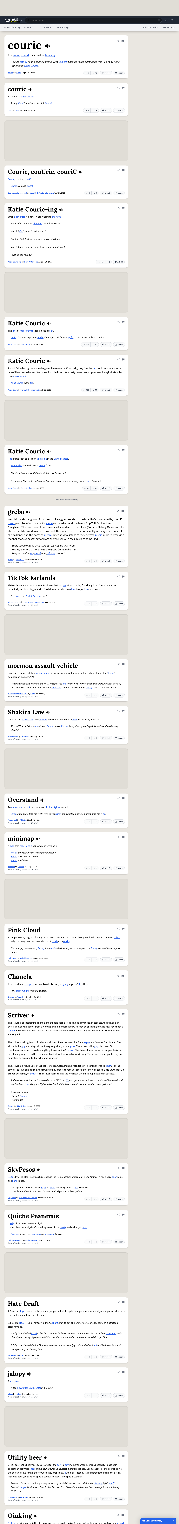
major (40, 337)
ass (31, 383)
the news (56, 217)
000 (76, 1187)
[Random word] (159, 20)
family (111, 673)
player (22, 1311)
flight (43, 1187)
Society (47, 27)
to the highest (53, 807)
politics (34, 1073)
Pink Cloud (12, 958)
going (71, 337)
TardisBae (21, 997)
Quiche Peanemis (15, 1240)
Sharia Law (27, 719)
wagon (39, 673)
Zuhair (18, 72)
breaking (50, 55)
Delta (10, 1177)
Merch (120, 73)
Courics (50, 103)
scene (49, 523)
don (21, 231)
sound (16, 55)
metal (37, 553)
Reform (43, 719)
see (64, 585)
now (36, 726)
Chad (34, 1333)
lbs (32, 96)
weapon (29, 984)
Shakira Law (13, 736)
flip (80, 984)
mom (18, 991)
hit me (25, 991)
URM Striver (22, 1106)
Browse (27, 27)
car (17, 1381)
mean (47, 535)
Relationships (63, 27)
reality (66, 941)
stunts (38, 1388)
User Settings (168, 27)
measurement (27, 331)
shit (51, 331)
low (73, 589)
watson (19, 1394)
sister (58, 814)
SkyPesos (12, 1197)
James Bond (27, 1388)
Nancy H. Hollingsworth (30, 390)
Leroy (13, 814)
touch (55, 941)
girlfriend (37, 223)
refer (74, 719)
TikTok (29, 596)
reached (17, 596)
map (12, 846)
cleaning (98, 1483)
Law (27, 1084)
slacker (11, 1030)
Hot (10, 459)
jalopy (10, 1394)
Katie (13, 383)
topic (28, 807)
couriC (28, 179)
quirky (63, 1227)
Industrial (56, 687)
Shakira (65, 726)
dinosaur (17, 376)
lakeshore (24, 1497)
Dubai (50, 726)
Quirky (11, 1223)
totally (23, 62)
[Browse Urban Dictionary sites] (13, 20)
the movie (49, 1234)
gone (72, 1046)
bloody (51, 553)
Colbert (62, 62)
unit (14, 331)
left (95, 1345)
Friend (14, 852)
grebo (10, 559)
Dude (13, 337)
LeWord (21, 866)
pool (111, 1483)
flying (65, 984)
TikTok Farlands (14, 602)
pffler (21, 1355)
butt (95, 368)
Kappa (86, 1042)
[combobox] (93, 20)
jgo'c (18, 110)
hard (14, 1181)
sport (55, 1323)
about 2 (25, 96)
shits (22, 217)
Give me (15, 1234)
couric (10, 72)
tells (30, 846)
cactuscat (20, 559)
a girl (16, 217)
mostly (23, 846)
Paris (52, 1187)
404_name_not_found (28, 1197)
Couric (11, 179)
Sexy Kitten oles (31, 262)
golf (32, 1469)
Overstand (12, 820)
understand (17, 807)
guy (23, 1046)
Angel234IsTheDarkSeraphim (42, 193)
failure (70, 1050)
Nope (23, 1487)
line (64, 683)
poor (114, 1177)
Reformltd (25, 736)
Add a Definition (150, 27)
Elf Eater (23, 820)
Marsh (21, 103)
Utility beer (12, 1497)
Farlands (37, 596)
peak (84, 1227)
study (108, 1066)
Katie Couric (31, 66)
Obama (24, 1096)
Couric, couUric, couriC (17, 193)
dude (53, 948)
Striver (11, 1106)
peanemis (36, 1234)
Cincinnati (111, 1333)
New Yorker (16, 465)
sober (117, 937)
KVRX (32, 693)
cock (88, 481)
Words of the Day (12, 27)
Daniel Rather (27, 488)
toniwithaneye (25, 958)
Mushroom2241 (31, 1240)
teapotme (25, 344)
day (59, 1465)
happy (41, 948)
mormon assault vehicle (18, 693)
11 (104, 814)
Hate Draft (12, 1355)
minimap (11, 866)
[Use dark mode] (172, 20)
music (11, 523)
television (42, 459)
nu (31, 553)
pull (19, 1388)
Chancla (11, 997)
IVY (67, 1080)
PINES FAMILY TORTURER (34, 602)
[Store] (166, 20)
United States (61, 459)
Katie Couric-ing (14, 262)
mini (46, 673)
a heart (25, 55)
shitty (13, 1381)
